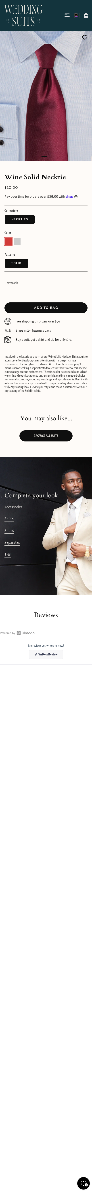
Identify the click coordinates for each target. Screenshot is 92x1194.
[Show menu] (67, 14)
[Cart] (86, 15)
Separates (12, 543)
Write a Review (50, 656)
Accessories (13, 507)
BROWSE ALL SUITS (46, 435)
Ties (7, 554)
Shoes (9, 531)
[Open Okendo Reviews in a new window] (17, 633)
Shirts (9, 519)
